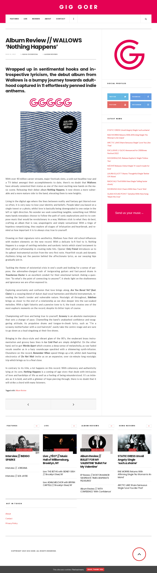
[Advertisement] (129, 251)
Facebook (136, 97)
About (48, 19)
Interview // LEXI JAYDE (17, 475)
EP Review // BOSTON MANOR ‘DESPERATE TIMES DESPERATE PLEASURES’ (95, 477)
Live (25, 19)
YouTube (112, 105)
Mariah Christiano (24, 450)
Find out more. (78, 569)
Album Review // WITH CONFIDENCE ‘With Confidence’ (95, 490)
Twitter (112, 97)
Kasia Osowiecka (30, 54)
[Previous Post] (28, 404)
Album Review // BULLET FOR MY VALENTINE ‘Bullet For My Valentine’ (93, 461)
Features (14, 19)
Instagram (136, 105)
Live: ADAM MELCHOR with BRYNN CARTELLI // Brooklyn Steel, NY (59, 484)
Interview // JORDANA (16, 467)
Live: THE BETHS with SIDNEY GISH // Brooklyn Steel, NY (59, 473)
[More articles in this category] (36, 426)
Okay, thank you (95, 569)
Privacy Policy (12, 523)
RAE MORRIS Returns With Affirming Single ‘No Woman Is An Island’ (134, 474)
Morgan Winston (61, 450)
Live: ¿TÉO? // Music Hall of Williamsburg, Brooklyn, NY (56, 459)
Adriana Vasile (97, 450)
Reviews (36, 19)
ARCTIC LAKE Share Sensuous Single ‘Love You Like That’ (132, 486)
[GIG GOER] (78, 7)
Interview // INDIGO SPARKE (18, 458)
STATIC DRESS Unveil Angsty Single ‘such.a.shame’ (128, 130)
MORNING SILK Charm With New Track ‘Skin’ (127, 189)
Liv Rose (133, 450)
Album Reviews (51, 54)
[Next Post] (73, 404)
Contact (60, 19)
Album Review (21, 390)
